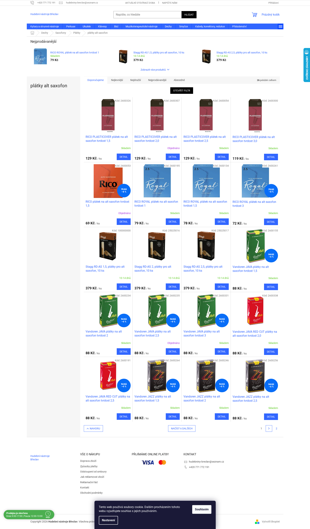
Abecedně (179, 80)
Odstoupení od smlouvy (93, 471)
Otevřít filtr (181, 90)
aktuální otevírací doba (140, 2)
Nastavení (108, 520)
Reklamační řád (89, 482)
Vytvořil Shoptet (271, 521)
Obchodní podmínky (91, 492)
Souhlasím (202, 509)
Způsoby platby (89, 466)
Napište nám (169, 2)
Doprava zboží (88, 460)
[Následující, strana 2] (269, 428)
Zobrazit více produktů (153, 69)
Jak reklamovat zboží (92, 476)
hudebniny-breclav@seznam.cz (206, 461)
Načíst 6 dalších (182, 428)
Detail (124, 156)
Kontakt (84, 487)
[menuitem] (44, 26)
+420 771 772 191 (199, 467)
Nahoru (95, 428)
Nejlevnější (117, 80)
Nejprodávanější (157, 80)
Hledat (189, 14)
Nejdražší (135, 80)
